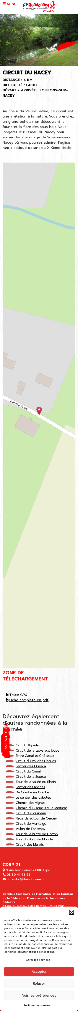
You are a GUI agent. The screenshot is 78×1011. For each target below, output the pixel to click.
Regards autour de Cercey (36, 818)
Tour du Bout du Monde (34, 839)
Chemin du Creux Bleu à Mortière (41, 808)
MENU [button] (11, 4)
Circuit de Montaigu (31, 823)
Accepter (39, 971)
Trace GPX (18, 694)
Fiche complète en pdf (29, 700)
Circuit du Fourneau (31, 813)
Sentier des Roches (30, 787)
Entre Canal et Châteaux (35, 755)
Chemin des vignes (30, 802)
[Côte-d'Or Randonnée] (39, 6)
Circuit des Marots (30, 844)
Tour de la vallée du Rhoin (36, 781)
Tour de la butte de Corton (37, 834)
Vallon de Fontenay (30, 828)
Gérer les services (38, 960)
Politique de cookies (37, 1005)
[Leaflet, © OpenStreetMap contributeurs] (39, 415)
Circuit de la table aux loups (37, 750)
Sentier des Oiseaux (31, 766)
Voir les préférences (39, 995)
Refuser (39, 983)
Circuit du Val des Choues (36, 761)
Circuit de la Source (31, 776)
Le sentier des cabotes (33, 797)
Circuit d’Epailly (27, 745)
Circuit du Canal (28, 771)
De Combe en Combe (32, 792)
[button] (71, 912)
